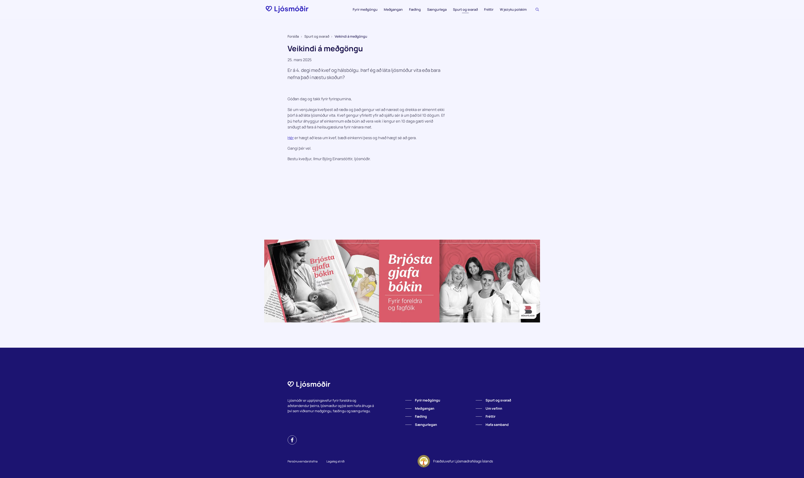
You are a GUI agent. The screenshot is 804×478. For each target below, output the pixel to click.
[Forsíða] (287, 9)
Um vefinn (494, 408)
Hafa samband (497, 424)
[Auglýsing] (402, 281)
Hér (291, 137)
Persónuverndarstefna (303, 461)
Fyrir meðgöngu (365, 9)
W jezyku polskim (513, 9)
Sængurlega (437, 9)
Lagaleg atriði (335, 461)
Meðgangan (393, 9)
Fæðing (415, 9)
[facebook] (292, 440)
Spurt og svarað (465, 9)
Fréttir (489, 9)
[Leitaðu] (537, 9)
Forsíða (293, 36)
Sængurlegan (426, 424)
